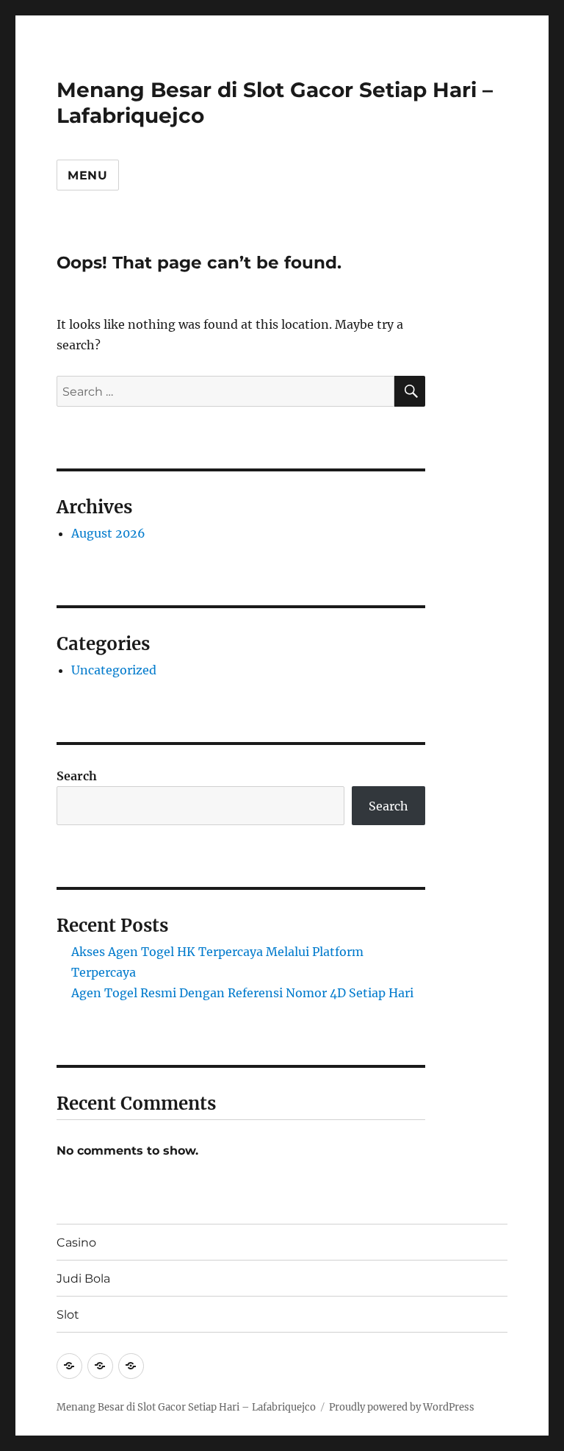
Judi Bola (83, 1279)
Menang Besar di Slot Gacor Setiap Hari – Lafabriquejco (186, 1407)
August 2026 (108, 533)
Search (77, 776)
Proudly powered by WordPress (401, 1407)
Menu (88, 175)
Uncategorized (113, 670)
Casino (76, 1242)
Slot (68, 1315)
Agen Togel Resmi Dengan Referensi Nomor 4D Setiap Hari (242, 992)
